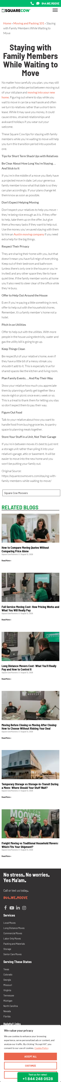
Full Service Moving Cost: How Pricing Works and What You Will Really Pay (30, 608)
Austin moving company (29, 234)
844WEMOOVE (15, 897)
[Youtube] (12, 908)
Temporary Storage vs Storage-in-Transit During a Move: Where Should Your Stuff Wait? (30, 785)
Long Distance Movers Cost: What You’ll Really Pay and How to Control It (29, 667)
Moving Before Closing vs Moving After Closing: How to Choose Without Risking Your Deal (29, 726)
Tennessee (8, 995)
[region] (30, 1053)
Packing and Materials (14, 943)
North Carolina (10, 1005)
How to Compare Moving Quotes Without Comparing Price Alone (25, 549)
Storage (7, 948)
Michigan (7, 1000)
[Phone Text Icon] (38, 3)
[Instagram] (24, 908)
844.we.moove (50, 3)
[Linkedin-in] (18, 908)
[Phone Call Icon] (32, 3)
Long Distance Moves (14, 927)
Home (7, 23)
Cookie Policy (41, 1048)
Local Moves (9, 922)
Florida (6, 1016)
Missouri (7, 984)
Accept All (30, 1056)
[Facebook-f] (5, 908)
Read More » (6, 560)
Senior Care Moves (12, 954)
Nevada (7, 1011)
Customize (30, 1065)
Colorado (7, 974)
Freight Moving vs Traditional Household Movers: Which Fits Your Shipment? (30, 845)
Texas (6, 969)
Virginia (7, 990)
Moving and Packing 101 (28, 23)
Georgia (7, 979)
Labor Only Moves (12, 938)
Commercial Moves (12, 933)
